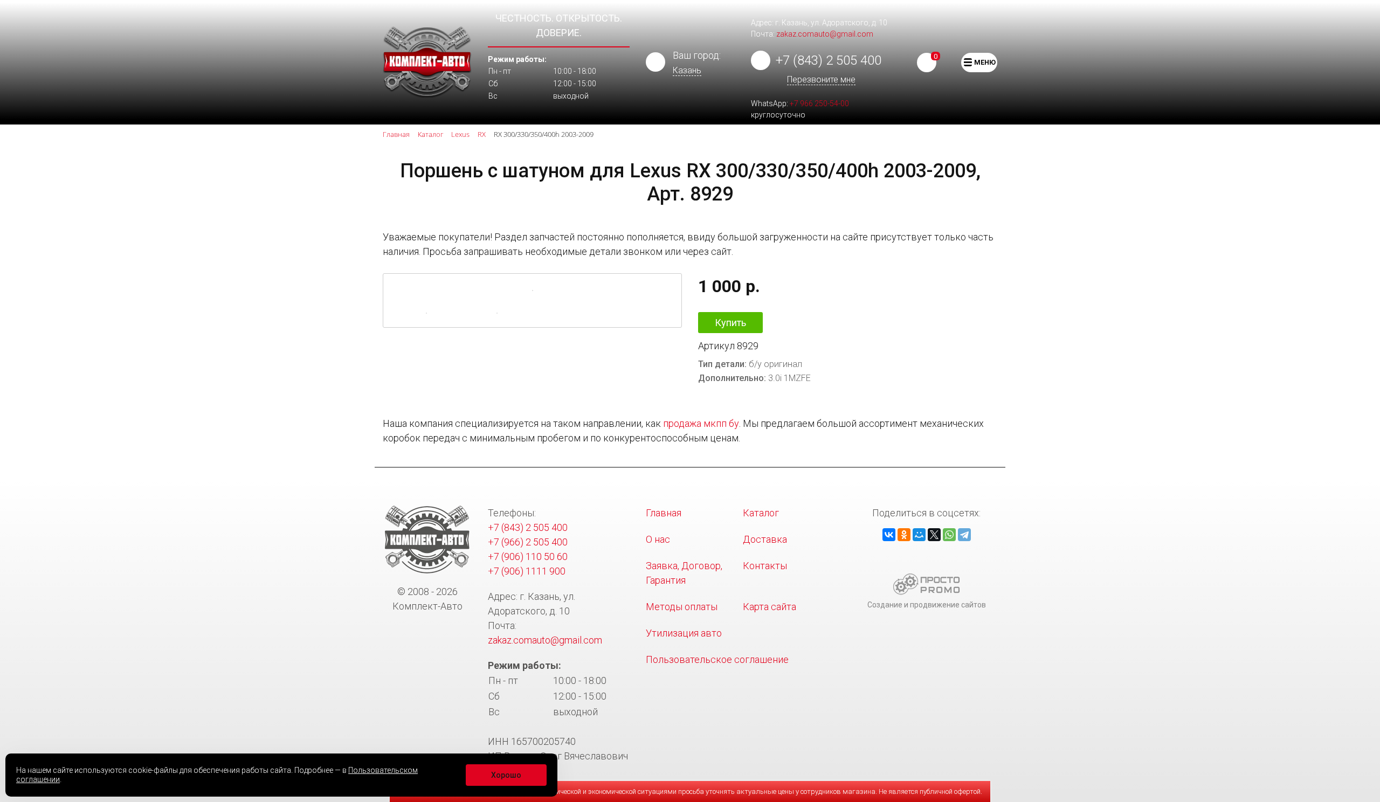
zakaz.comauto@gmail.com (824, 34)
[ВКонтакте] (888, 534)
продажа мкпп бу (701, 423)
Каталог (761, 512)
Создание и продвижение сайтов (926, 604)
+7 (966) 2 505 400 (528, 542)
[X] (934, 534)
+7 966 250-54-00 (819, 103)
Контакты (765, 565)
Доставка (765, 539)
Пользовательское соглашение (717, 659)
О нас (658, 539)
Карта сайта (769, 606)
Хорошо (506, 775)
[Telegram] (964, 534)
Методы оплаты (681, 606)
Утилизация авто (684, 633)
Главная (663, 512)
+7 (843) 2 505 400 (828, 60)
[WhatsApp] (949, 534)
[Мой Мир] (919, 534)
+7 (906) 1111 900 (526, 571)
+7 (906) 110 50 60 (528, 556)
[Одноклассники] (904, 534)
